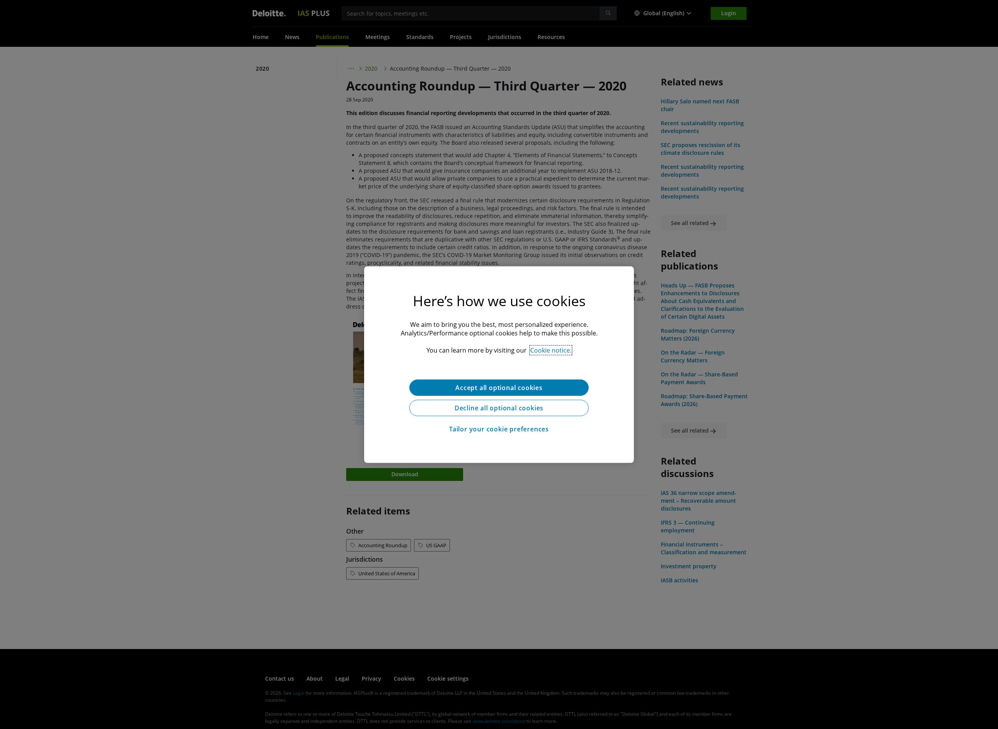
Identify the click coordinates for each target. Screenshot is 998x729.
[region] (499, 364)
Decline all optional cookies (499, 407)
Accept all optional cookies (499, 387)
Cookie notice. (551, 350)
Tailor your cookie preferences (499, 428)
